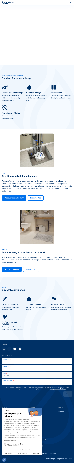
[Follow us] (4, 349)
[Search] (71, 2)
